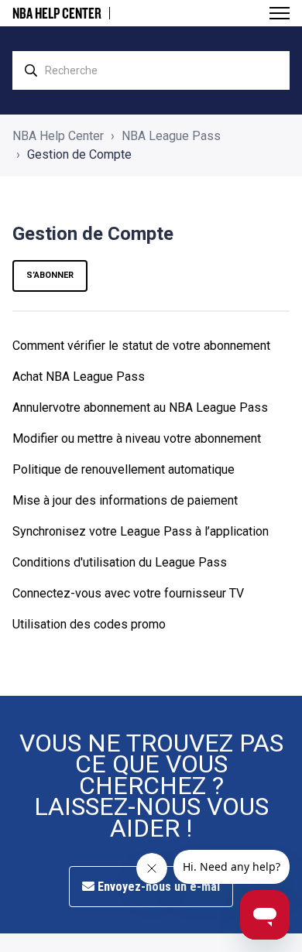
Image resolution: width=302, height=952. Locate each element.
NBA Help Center (58, 135)
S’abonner (50, 275)
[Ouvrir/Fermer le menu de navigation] (279, 13)
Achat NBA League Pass (78, 376)
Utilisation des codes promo (89, 624)
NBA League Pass (171, 135)
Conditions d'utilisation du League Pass (119, 562)
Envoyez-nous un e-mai (157, 886)
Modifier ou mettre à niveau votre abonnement (136, 438)
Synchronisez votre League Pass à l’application (140, 531)
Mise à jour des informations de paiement (125, 500)
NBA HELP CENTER (56, 13)
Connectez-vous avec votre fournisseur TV (128, 593)
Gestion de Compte (79, 154)
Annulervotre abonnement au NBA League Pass (140, 407)
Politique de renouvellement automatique (123, 469)
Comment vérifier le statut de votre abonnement (141, 345)
